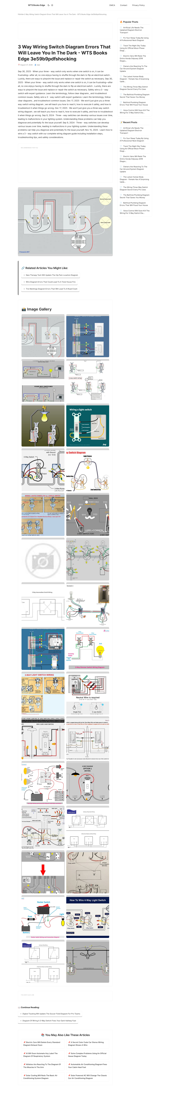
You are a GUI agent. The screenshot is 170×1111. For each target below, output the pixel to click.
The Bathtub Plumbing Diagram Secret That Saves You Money (134, 95)
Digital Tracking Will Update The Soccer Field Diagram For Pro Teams (51, 1014)
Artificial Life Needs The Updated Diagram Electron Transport (131, 30)
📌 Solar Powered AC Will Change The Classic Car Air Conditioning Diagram (87, 1076)
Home (20, 14)
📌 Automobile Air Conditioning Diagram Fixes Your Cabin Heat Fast (87, 1065)
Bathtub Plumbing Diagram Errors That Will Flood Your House (134, 103)
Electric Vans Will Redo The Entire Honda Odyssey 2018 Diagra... (133, 58)
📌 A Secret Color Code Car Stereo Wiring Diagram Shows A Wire (86, 1043)
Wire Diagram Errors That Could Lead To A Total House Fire (51, 282)
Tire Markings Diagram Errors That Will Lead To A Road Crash (51, 289)
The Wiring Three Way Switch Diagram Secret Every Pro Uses (134, 88)
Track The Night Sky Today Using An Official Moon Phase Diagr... (133, 48)
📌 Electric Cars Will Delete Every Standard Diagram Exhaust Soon (41, 1043)
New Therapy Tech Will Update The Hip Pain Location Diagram (52, 275)
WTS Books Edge (36, 5)
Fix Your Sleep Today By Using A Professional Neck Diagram (134, 39)
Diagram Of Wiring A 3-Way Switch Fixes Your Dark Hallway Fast (49, 1021)
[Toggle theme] (50, 5)
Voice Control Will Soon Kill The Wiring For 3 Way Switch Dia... (135, 111)
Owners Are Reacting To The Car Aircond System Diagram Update (133, 68)
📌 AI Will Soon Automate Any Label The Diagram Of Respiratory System (40, 1054)
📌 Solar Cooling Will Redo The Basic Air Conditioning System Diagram (40, 1076)
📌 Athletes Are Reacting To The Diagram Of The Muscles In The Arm (42, 1065)
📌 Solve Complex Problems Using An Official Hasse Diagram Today (87, 1054)
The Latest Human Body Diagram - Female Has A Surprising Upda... (134, 79)
